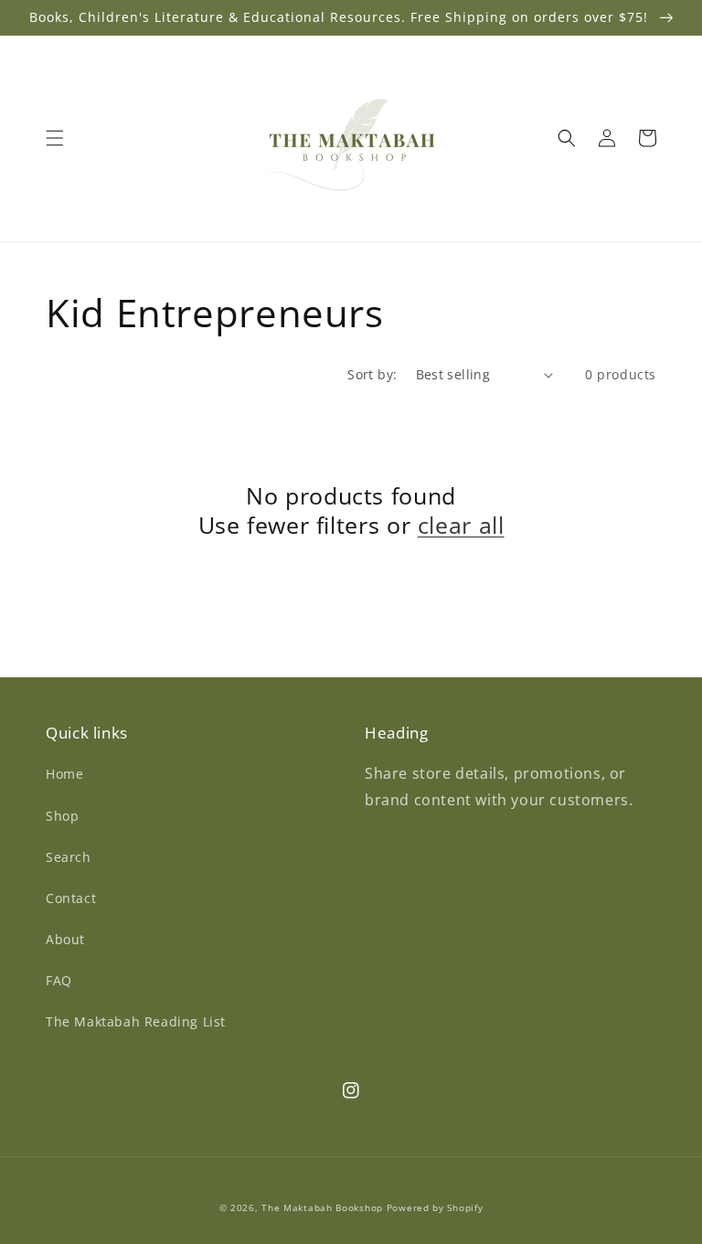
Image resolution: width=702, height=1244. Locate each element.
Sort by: (372, 374)
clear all (461, 524)
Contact (71, 898)
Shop (62, 815)
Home (64, 773)
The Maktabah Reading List (136, 1021)
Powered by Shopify (435, 1207)
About (65, 939)
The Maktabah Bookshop (322, 1207)
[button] (55, 138)
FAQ (59, 980)
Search (68, 857)
